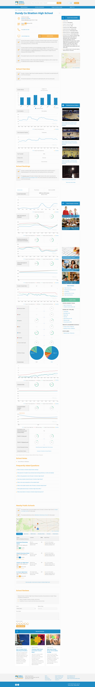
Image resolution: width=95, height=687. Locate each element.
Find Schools (47, 678)
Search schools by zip (68, 305)
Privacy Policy (76, 685)
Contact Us (57, 680)
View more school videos (70, 182)
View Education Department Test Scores (44, 447)
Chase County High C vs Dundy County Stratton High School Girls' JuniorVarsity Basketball (69, 162)
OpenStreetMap (57, 531)
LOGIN (70, 3)
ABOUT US (72, 7)
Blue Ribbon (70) (67, 313)
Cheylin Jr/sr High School (22, 562)
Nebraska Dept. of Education (69, 333)
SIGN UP (76, 3)
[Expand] (18, 523)
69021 (29, 18)
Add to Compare (21, 549)
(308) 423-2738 (26, 29)
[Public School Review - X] (16, 685)
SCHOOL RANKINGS (39, 7)
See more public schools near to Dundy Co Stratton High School (38, 582)
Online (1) (65, 317)
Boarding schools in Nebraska (69, 328)
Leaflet (52, 531)
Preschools (48, 533)
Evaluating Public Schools (69, 293)
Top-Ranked (66, 311)
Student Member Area (59, 676)
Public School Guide (59, 677)
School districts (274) (68, 322)
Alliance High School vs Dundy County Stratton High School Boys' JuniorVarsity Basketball (69, 143)
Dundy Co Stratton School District (44, 451)
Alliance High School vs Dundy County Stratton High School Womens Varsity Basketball (69, 124)
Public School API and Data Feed (73, 678)
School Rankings (48, 680)
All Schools (19, 533)
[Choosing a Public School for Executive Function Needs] (38, 640)
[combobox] (43, 3)
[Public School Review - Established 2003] (20, 3)
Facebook (18, 685)
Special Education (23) (68, 318)
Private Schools (55, 533)
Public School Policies (68, 295)
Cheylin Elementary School (22, 553)
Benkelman (23, 18)
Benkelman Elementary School (41, 515)
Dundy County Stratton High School (69, 179)
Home (46, 676)
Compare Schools (58, 678)
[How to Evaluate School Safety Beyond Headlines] (22, 640)
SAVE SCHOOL (50, 36)
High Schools (26, 533)
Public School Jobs (67, 288)
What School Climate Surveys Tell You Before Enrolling (52, 651)
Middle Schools (33, 533)
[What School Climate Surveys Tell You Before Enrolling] (53, 640)
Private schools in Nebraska (69, 326)
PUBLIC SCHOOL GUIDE (57, 7)
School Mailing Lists (71, 677)
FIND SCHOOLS (24, 7)
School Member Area (71, 676)
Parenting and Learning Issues (70, 290)
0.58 (52, 362)
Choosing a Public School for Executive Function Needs (37, 651)
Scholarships (66, 291)
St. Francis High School (21, 572)
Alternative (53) (66, 320)
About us (46, 677)
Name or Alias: (40, 606)
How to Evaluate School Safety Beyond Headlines (21, 650)
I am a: (17, 606)
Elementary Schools (41, 533)
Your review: (18, 611)
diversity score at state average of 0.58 (29, 177)
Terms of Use (70, 685)
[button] (35, 528)
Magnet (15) (66, 315)
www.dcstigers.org (25, 36)
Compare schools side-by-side (69, 307)
